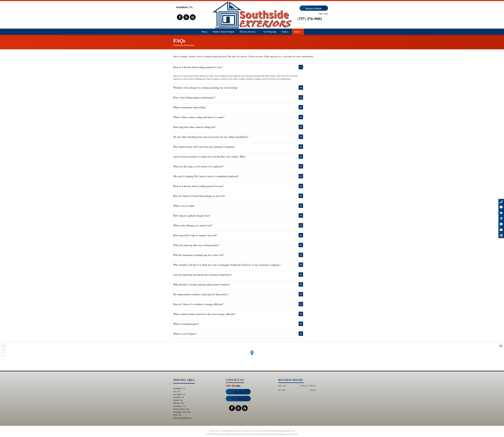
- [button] (3, 349)
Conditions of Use (248, 431)
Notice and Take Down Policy (265, 431)
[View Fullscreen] (3, 354)
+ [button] (3, 346)
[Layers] (500, 346)
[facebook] (180, 17)
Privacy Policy (213, 431)
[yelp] (186, 17)
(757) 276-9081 (309, 18)
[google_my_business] (193, 17)
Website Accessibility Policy (286, 431)
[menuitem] (204, 32)
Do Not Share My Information (231, 431)
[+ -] (252, 356)
